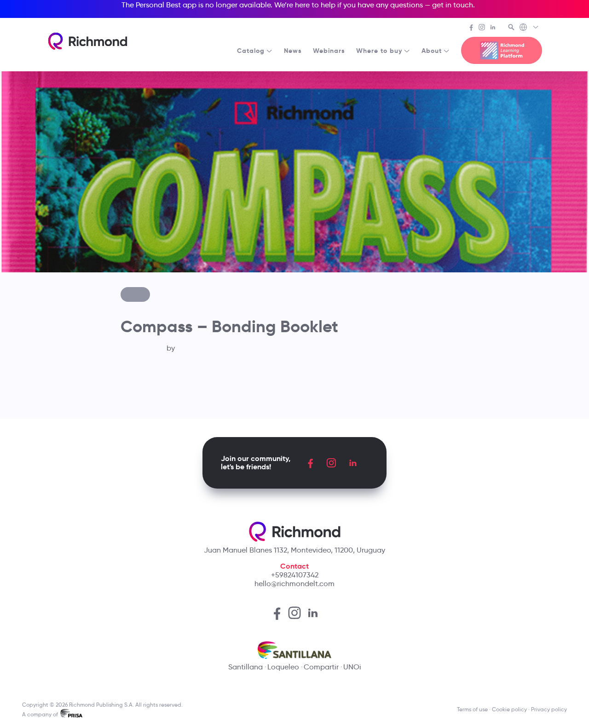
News (293, 50)
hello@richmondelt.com (294, 583)
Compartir (321, 667)
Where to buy (379, 50)
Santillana (245, 667)
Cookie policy (509, 709)
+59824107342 (294, 574)
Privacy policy (549, 709)
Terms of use (472, 709)
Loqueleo (283, 667)
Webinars (329, 50)
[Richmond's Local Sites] (529, 28)
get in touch (452, 4)
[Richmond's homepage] (87, 41)
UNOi (352, 667)
